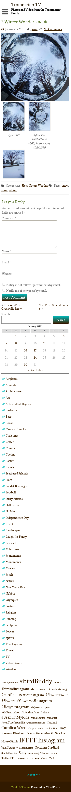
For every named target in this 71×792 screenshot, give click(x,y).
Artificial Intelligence (19, 404)
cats (40, 728)
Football (11, 492)
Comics (10, 448)
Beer (8, 416)
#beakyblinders (9, 682)
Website (7, 273)
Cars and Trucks (16, 429)
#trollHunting (38, 717)
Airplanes (12, 378)
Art (8, 397)
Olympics (12, 600)
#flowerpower (56, 694)
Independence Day (17, 518)
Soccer (10, 631)
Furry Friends (14, 499)
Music (9, 574)
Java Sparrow (9, 747)
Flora (25, 185)
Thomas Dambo (49, 753)
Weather (43, 185)
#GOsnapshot (10, 712)
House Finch (9, 741)
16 (25, 350)
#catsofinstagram (31, 695)
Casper (32, 728)
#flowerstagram (15, 706)
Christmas (12, 435)
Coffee (10, 442)
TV (8, 657)
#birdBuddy (35, 681)
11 (44, 343)
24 (35, 357)
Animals (11, 385)
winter (13, 190)
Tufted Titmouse (13, 758)
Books (9, 423)
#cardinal (9, 694)
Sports (10, 638)
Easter (10, 461)
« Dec (31, 370)
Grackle (60, 733)
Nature (33, 185)
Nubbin (10, 593)
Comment (9, 218)
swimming (33, 753)
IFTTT (27, 740)
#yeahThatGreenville (13, 722)
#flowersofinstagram (34, 700)
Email (6, 262)
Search (5, 314)
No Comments (53, 29)
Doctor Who (51, 728)
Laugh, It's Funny (16, 536)
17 (35, 350)
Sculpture (12, 625)
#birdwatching (58, 689)
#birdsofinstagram (15, 689)
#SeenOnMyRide (15, 717)
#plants (45, 712)
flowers (31, 733)
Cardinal (52, 722)
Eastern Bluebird (13, 733)
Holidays (11, 511)
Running (11, 619)
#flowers (8, 701)
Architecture (13, 391)
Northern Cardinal (47, 747)
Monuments (13, 555)
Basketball (12, 410)
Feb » (39, 370)
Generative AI (44, 733)
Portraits (11, 606)
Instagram (51, 740)
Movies (10, 568)
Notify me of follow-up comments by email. (33, 285)
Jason (34, 29)
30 (25, 364)
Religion (11, 612)
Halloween (12, 505)
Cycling (10, 454)
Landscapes (13, 530)
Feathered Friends (17, 473)
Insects (10, 524)
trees (4, 190)
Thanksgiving (14, 644)
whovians (32, 758)
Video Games (14, 663)
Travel (10, 650)
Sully (22, 752)
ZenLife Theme (21, 787)
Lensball (11, 543)
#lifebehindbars (30, 712)
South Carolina (9, 753)
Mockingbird (26, 747)
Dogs (63, 728)
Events (10, 467)
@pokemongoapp (35, 722)
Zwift (52, 758)
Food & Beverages (16, 486)
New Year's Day (15, 587)
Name (6, 251)
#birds (57, 682)
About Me (33, 775)
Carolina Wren (13, 727)
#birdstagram (39, 689)
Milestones (12, 549)
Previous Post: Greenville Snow (11, 306)
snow (65, 185)
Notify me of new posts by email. (26, 290)
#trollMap (52, 717)
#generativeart (41, 707)
